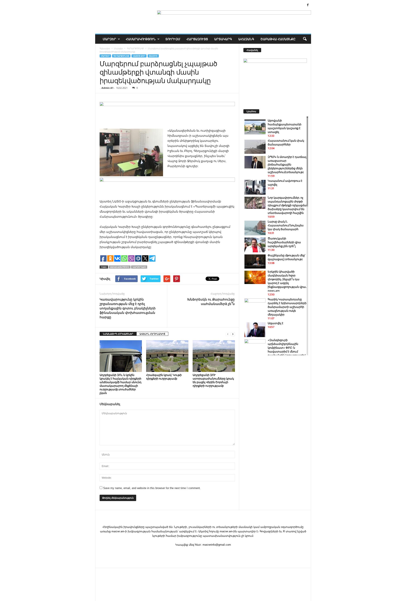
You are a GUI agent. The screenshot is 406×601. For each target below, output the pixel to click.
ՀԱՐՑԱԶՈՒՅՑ (197, 39)
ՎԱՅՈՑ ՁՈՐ (139, 56)
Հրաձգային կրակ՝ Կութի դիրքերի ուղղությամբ (164, 376)
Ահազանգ (246, 39)
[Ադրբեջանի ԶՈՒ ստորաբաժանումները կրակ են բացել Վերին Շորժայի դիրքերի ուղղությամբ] (214, 356)
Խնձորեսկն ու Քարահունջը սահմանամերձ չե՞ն (211, 301)
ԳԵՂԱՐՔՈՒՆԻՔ (121, 56)
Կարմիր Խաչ (139, 267)
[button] (304, 39)
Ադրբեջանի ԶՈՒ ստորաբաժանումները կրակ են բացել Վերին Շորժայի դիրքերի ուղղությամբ (213, 380)
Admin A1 (107, 87)
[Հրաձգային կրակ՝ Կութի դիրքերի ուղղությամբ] (167, 356)
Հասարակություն (141, 39)
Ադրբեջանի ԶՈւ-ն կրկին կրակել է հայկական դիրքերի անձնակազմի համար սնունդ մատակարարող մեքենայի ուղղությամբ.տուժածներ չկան (120, 384)
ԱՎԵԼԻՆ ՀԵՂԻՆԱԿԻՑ (152, 333)
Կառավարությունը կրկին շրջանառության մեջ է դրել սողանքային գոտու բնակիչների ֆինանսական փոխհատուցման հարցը (128, 308)
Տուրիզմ (172, 39)
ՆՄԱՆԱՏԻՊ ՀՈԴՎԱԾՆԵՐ (118, 333)
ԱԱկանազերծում (119, 267)
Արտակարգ (223, 39)
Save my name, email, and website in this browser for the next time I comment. (152, 488)
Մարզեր (109, 39)
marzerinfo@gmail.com (217, 544)
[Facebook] (307, 5)
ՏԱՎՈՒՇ (153, 56)
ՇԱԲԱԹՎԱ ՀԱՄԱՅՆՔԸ (278, 39)
